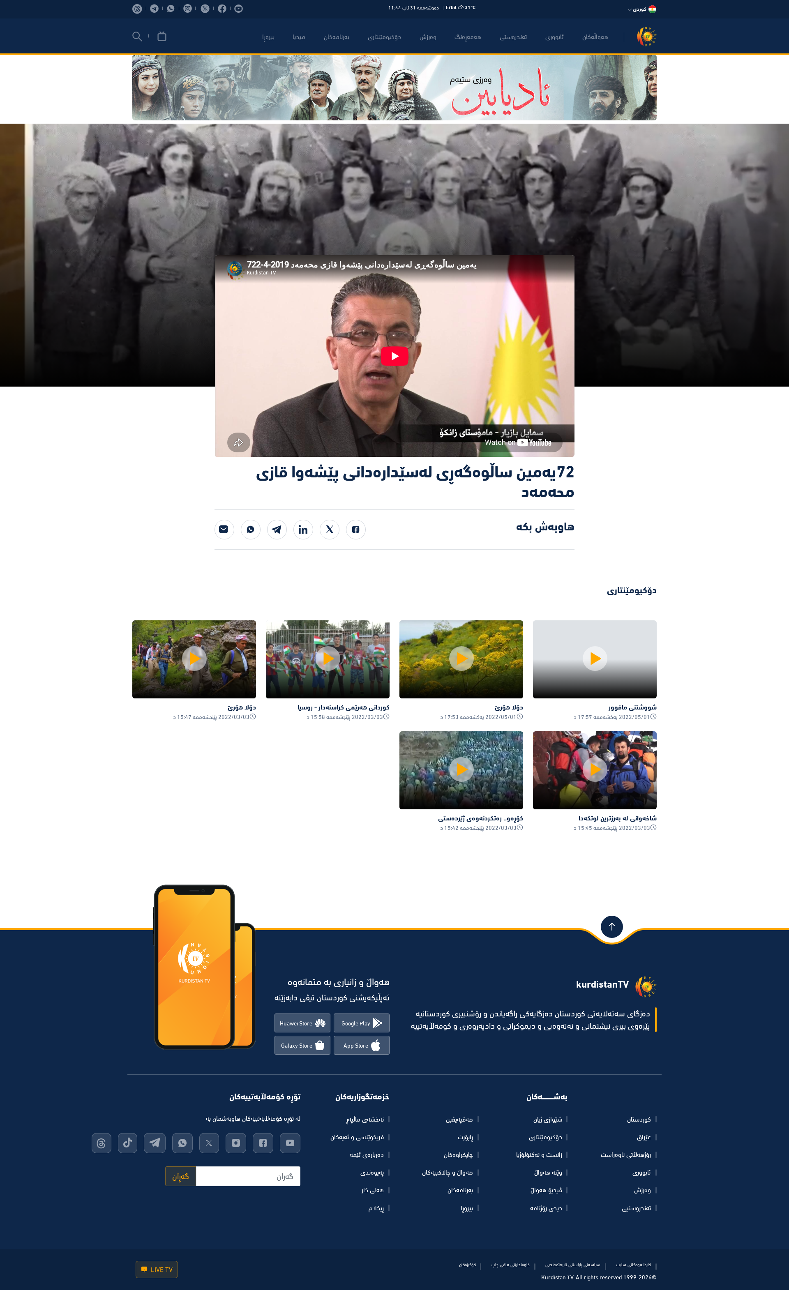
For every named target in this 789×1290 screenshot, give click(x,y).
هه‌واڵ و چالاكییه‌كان (447, 1172)
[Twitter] (329, 529)
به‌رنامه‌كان (336, 36)
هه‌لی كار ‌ (372, 1189)
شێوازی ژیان (547, 1119)
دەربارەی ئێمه (367, 1154)
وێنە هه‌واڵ (548, 1172)
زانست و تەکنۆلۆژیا (539, 1154)
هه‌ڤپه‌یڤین (459, 1119)
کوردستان (639, 1119)
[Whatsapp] (251, 529)
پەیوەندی (372, 1172)
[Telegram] (277, 529)
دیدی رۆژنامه (546, 1208)
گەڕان (180, 1176)
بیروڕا (268, 36)
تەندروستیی (636, 1208)
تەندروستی (513, 36)
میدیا (299, 36)
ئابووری (554, 36)
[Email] (224, 529)
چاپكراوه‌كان (458, 1154)
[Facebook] (356, 529)
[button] (137, 36)
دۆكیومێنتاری (384, 36)
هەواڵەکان (595, 36)
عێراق (644, 1136)
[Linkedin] (303, 529)
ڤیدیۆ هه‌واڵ (546, 1189)
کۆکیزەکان (467, 1264)
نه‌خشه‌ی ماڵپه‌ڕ (365, 1119)
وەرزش (642, 1189)
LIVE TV (161, 1269)
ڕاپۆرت (465, 1136)
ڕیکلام (376, 1208)
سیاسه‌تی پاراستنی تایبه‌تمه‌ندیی (572, 1264)
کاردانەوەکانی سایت (633, 1264)
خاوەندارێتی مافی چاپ (510, 1264)
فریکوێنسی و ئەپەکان (357, 1136)
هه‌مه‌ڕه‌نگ (467, 36)
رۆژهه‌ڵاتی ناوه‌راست (626, 1154)
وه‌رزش (428, 36)
